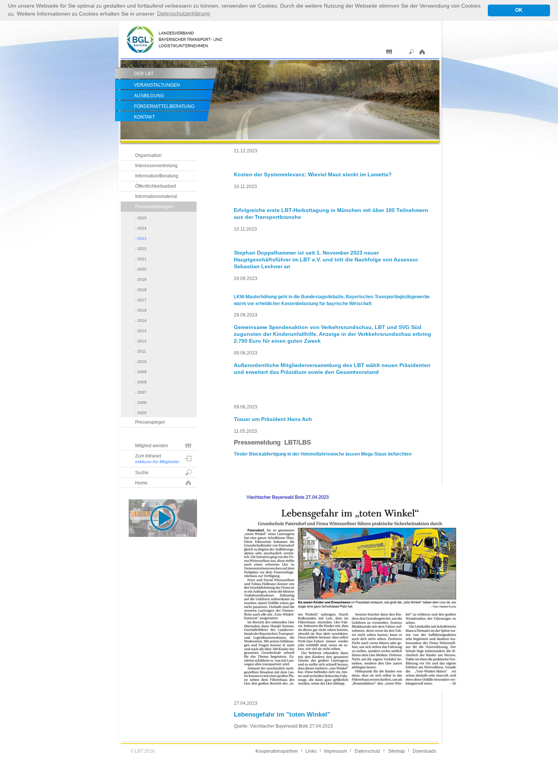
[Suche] (411, 51)
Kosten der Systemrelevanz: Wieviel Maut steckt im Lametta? (313, 174)
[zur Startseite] (174, 56)
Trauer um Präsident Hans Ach (273, 419)
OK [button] (518, 10)
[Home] (423, 51)
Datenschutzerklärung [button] (183, 13)
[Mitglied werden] (389, 51)
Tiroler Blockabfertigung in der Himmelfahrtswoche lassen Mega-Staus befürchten (322, 454)
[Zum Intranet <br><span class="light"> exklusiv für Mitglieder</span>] (400, 51)
